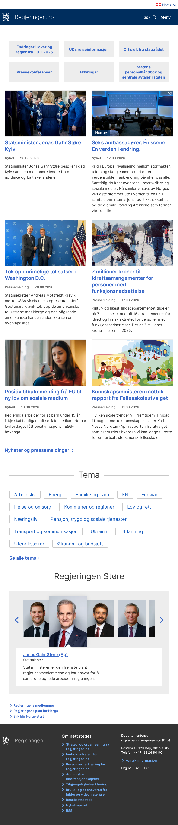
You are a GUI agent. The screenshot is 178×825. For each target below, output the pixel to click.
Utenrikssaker (29, 544)
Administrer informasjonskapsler (82, 776)
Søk (147, 17)
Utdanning (131, 531)
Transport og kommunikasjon (46, 531)
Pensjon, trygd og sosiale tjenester (89, 519)
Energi (56, 494)
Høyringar (89, 72)
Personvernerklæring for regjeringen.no (85, 766)
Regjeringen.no (34, 17)
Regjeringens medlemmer (33, 705)
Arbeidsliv (25, 494)
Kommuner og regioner (89, 507)
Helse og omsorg (32, 507)
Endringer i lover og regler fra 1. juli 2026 (34, 49)
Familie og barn (92, 494)
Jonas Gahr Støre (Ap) (45, 654)
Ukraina (99, 531)
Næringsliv (26, 519)
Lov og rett (139, 507)
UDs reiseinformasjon (89, 49)
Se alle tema (22, 558)
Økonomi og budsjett (80, 544)
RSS (69, 810)
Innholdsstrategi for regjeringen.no (82, 756)
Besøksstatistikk (79, 800)
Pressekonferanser (34, 72)
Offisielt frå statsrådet (144, 49)
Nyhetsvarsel (76, 805)
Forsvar (149, 494)
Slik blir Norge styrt (28, 716)
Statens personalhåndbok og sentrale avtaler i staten (143, 72)
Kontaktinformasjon (141, 760)
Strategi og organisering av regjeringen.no (87, 746)
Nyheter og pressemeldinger (37, 450)
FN (125, 494)
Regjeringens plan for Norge (35, 711)
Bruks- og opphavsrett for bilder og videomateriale (86, 792)
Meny (166, 17)
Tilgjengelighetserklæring (86, 784)
